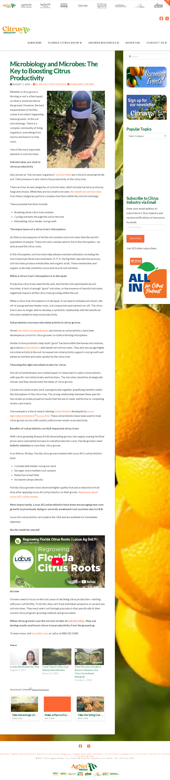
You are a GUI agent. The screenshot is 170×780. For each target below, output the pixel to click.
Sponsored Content (81, 84)
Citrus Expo (141, 754)
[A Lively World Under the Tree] (24, 656)
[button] (167, 3)
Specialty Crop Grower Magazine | (55, 754)
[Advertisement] (148, 167)
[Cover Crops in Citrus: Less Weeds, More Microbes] (56, 656)
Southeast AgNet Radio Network (17, 754)
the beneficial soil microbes (85, 191)
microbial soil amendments (32, 330)
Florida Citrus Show (159, 754)
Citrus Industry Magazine (118, 754)
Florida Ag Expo (85, 756)
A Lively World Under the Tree (24, 666)
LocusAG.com (40, 633)
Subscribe (135, 238)
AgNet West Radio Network (88, 754)
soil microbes (63, 174)
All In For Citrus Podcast (50, 84)
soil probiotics (32, 347)
